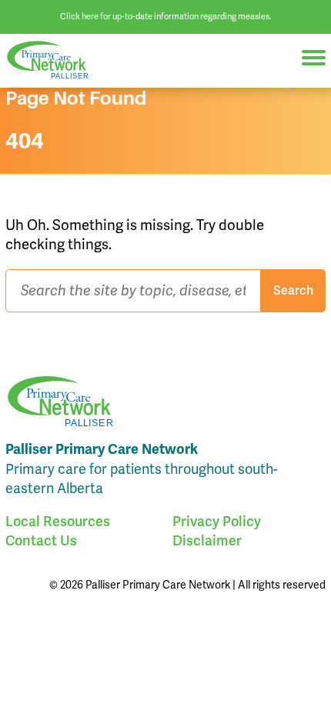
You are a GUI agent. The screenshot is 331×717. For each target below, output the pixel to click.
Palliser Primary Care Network (53, 60)
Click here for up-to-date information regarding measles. (166, 16)
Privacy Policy (216, 521)
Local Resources (57, 521)
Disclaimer (207, 540)
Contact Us (41, 540)
